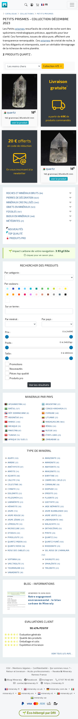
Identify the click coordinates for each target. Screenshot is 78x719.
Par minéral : (11, 319)
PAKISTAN (14, 430)
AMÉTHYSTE (15, 466)
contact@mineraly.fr (27, 683)
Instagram (47, 679)
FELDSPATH (15, 497)
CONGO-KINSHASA (56, 408)
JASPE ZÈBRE (16, 519)
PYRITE (50, 533)
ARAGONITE (52, 471)
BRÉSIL (14, 408)
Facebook (31, 679)
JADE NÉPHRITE (54, 506)
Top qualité (14, 233)
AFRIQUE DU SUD (17, 439)
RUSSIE (51, 430)
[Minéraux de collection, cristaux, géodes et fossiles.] (4, 5)
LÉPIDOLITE (15, 524)
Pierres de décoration (22, 197)
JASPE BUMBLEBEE (56, 511)
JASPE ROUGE (16, 515)
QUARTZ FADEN (17, 541)
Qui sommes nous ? (60, 668)
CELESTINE (15, 484)
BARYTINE (51, 475)
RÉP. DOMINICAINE (18, 413)
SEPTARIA (14, 559)
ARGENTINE (53, 404)
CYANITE (13, 489)
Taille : (8, 353)
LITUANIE (52, 417)
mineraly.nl (47, 693)
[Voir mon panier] (37, 4)
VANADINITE (15, 572)
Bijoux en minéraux (20, 216)
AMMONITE (52, 462)
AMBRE (13, 462)
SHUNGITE (52, 559)
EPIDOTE (51, 493)
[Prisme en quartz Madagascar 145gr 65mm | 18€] (58, 147)
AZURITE (14, 475)
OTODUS (14, 533)
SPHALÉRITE (52, 563)
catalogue (11, 13)
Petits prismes (45, 13)
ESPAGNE (52, 413)
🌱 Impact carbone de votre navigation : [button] (39, 252)
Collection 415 (51, 66)
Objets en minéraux (20, 206)
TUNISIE (14, 435)
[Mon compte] (32, 4)
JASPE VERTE (53, 515)
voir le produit (19, 122)
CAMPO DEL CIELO (55, 480)
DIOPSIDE (51, 489)
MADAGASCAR (55, 421)
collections (27, 13)
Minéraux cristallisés (22, 202)
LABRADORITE (54, 519)
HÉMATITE (14, 506)
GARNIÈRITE (15, 502)
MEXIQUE (14, 426)
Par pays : (47, 319)
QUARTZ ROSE (16, 546)
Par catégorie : (12, 272)
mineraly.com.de (58, 689)
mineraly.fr (14, 689)
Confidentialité (40, 668)
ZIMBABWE (52, 439)
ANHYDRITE (52, 466)
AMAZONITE (52, 458)
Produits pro (17, 238)
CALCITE (14, 480)
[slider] (7, 337)
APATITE (13, 471)
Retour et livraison (15, 671)
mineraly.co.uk (35, 689)
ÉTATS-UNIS (53, 435)
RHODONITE (52, 546)
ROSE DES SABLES (18, 550)
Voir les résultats (39, 384)
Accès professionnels (38, 671)
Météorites (15, 220)
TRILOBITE (52, 568)
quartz (11, 112)
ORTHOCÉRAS (53, 528)
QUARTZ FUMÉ (54, 541)
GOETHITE (51, 502)
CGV (8, 668)
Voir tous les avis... (62, 653)
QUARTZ (51, 537)
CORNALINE (52, 484)
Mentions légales (21, 668)
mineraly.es (27, 693)
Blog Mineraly (14, 679)
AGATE (13, 458)
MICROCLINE (16, 528)
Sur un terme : (12, 306)
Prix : (7, 332)
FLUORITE (51, 497)
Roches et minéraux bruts (24, 193)
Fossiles (14, 211)
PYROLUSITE (15, 537)
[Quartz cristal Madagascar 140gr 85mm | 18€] (19, 91)
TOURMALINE (16, 568)
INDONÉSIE (15, 417)
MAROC (14, 421)
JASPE (13, 511)
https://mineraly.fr (54, 683)
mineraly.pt (66, 693)
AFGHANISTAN (17, 404)
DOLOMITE (15, 493)
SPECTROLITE (16, 563)
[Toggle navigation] (72, 4)
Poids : (8, 342)
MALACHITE (52, 524)
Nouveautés (14, 229)
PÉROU (51, 426)
